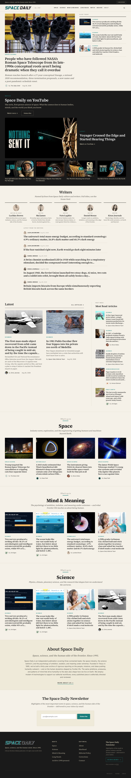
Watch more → (12, 113)
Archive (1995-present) (60, 760)
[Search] (124, 8)
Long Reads (84, 7)
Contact (82, 760)
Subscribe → (114, 759)
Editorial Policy (85, 753)
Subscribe (121, 2)
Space (56, 7)
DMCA (124, 773)
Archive (99, 7)
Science (63, 7)
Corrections (83, 757)
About (106, 7)
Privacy (110, 773)
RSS (117, 764)
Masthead (83, 749)
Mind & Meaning (73, 7)
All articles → (77, 305)
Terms (117, 773)
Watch (92, 7)
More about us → (65, 683)
